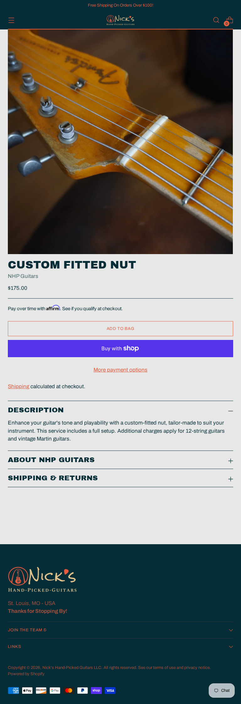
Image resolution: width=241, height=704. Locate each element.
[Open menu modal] (11, 20)
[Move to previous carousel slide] (213, 523)
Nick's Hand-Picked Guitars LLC (71, 667)
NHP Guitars (23, 276)
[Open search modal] (216, 20)
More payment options (120, 370)
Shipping (18, 386)
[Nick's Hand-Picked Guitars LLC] (120, 20)
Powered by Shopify (26, 673)
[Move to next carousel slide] (227, 522)
